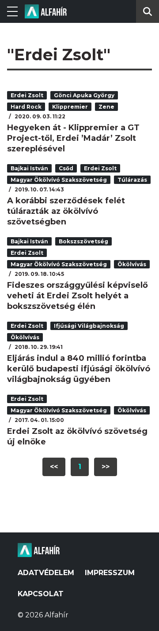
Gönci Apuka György (84, 95)
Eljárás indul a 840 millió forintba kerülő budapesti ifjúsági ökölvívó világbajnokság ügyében (78, 368)
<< (54, 466)
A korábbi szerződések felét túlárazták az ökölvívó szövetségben (66, 211)
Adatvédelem (46, 573)
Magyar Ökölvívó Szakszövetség (59, 179)
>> (106, 466)
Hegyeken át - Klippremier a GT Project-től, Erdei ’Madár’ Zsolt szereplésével (73, 138)
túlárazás (132, 179)
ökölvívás (131, 264)
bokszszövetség (83, 241)
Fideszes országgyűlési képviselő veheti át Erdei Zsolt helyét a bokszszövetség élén (77, 295)
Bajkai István (29, 168)
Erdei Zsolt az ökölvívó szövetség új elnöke (77, 436)
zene (106, 106)
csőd (66, 168)
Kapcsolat (41, 594)
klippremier (70, 106)
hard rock (26, 106)
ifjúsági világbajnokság (89, 326)
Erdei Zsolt (27, 95)
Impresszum (110, 573)
